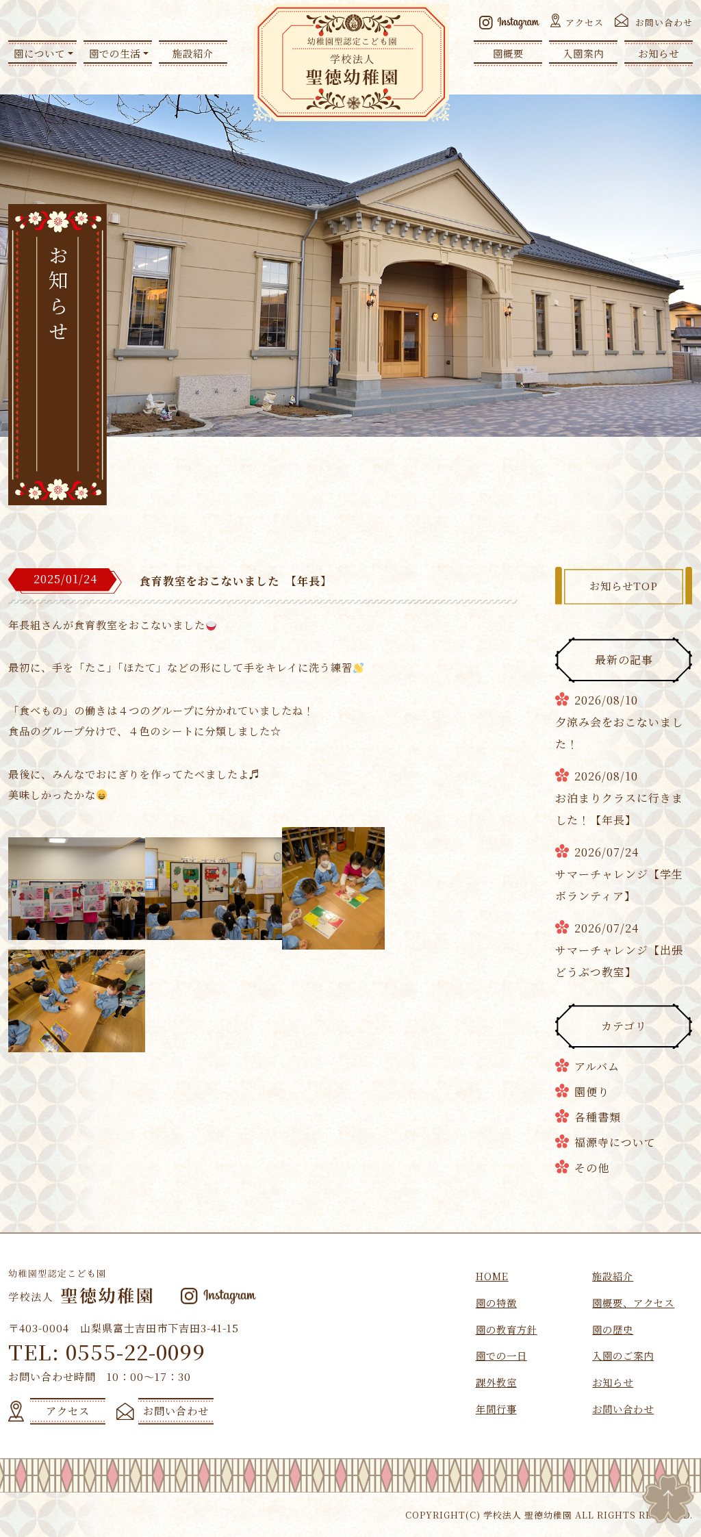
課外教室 (496, 1382)
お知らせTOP (623, 586)
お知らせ (612, 1382)
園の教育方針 (506, 1329)
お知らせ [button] (658, 53)
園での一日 (501, 1355)
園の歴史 (612, 1329)
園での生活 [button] (114, 53)
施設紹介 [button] (193, 53)
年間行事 (496, 1408)
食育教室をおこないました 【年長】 (236, 581)
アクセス (584, 22)
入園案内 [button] (583, 53)
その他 (591, 1168)
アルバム (597, 1066)
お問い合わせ (664, 22)
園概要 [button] (508, 53)
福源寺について (615, 1142)
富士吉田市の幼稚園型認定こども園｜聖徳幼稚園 (351, 62)
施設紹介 (612, 1276)
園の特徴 (496, 1302)
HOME (492, 1276)
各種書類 (597, 1117)
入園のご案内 (623, 1355)
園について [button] (39, 53)
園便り (591, 1092)
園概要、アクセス (633, 1302)
